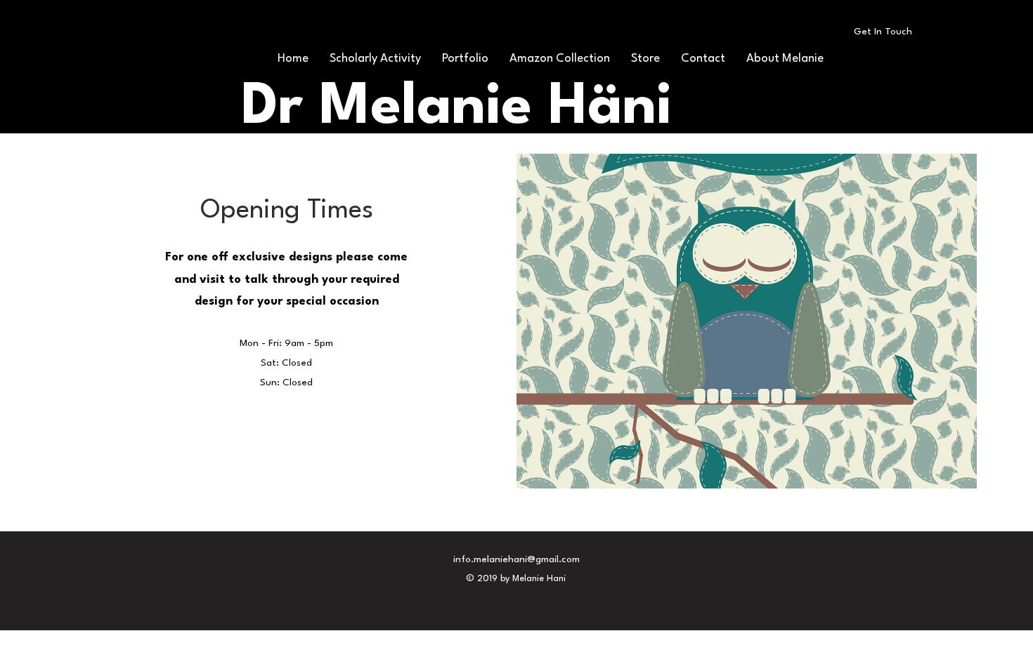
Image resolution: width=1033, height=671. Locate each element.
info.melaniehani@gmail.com (516, 559)
